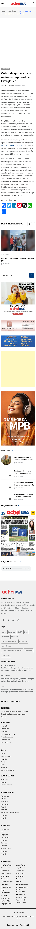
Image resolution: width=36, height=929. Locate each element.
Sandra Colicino (21, 897)
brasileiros (5, 637)
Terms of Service (29, 916)
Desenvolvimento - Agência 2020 (18, 925)
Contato (18, 918)
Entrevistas (5, 729)
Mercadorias (5, 804)
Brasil (3, 665)
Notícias (3, 717)
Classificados (7, 792)
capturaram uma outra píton (11, 145)
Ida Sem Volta (5, 901)
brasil (26, 632)
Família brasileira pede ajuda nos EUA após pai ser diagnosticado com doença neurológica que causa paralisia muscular (17, 681)
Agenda (3, 782)
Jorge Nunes (20, 870)
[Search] (33, 3)
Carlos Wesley (8, 85)
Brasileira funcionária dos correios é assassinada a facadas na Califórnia (23, 497)
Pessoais (4, 815)
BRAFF (20, 632)
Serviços (4, 810)
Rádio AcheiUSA (6, 740)
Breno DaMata (5, 870)
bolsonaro (11, 632)
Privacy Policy (20, 916)
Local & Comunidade (10, 701)
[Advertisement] (18, 37)
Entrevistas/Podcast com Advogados (13, 714)
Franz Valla (4, 895)
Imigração (5, 708)
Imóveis (3, 799)
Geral (3, 750)
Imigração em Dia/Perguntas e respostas (14, 711)
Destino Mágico (6, 887)
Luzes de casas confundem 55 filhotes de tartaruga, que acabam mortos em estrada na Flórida (17, 692)
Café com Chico (6, 742)
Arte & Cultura (7, 776)
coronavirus (28, 651)
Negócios (4, 731)
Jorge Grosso (20, 868)
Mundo (3, 762)
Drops (3, 890)
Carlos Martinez (6, 873)
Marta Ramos (20, 879)
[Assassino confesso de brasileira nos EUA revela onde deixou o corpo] (6, 460)
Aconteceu (4, 779)
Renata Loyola (20, 894)
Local (3, 686)
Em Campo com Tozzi (8, 734)
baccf (4, 632)
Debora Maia (5, 884)
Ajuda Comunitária (7, 737)
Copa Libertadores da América (12, 651)
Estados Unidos (12, 665)
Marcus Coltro (20, 873)
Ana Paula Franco (6, 865)
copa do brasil (6, 646)
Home (3, 11)
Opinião (18, 881)
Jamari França (21, 865)
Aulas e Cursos (6, 848)
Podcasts (5, 722)
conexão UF (23, 641)
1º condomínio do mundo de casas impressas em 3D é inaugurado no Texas (24, 485)
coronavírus (6, 655)
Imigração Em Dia (6, 904)
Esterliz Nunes (5, 893)
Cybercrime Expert (7, 881)
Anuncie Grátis (11, 916)
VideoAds (5, 825)
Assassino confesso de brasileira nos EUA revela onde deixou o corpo (23, 460)
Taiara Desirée (21, 900)
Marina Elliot (20, 876)
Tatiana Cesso (21, 903)
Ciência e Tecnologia (7, 770)
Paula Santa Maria (22, 884)
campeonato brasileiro (9, 641)
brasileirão (14, 637)
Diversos (4, 845)
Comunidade (12, 11)
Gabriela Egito (5, 898)
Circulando (4, 879)
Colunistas (6, 861)
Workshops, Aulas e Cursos (10, 812)
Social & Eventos (6, 785)
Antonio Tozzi (5, 868)
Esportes (4, 767)
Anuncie (3, 818)
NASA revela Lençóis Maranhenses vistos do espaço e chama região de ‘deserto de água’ (17, 670)
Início (4, 916)
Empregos (4, 801)
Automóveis (5, 796)
